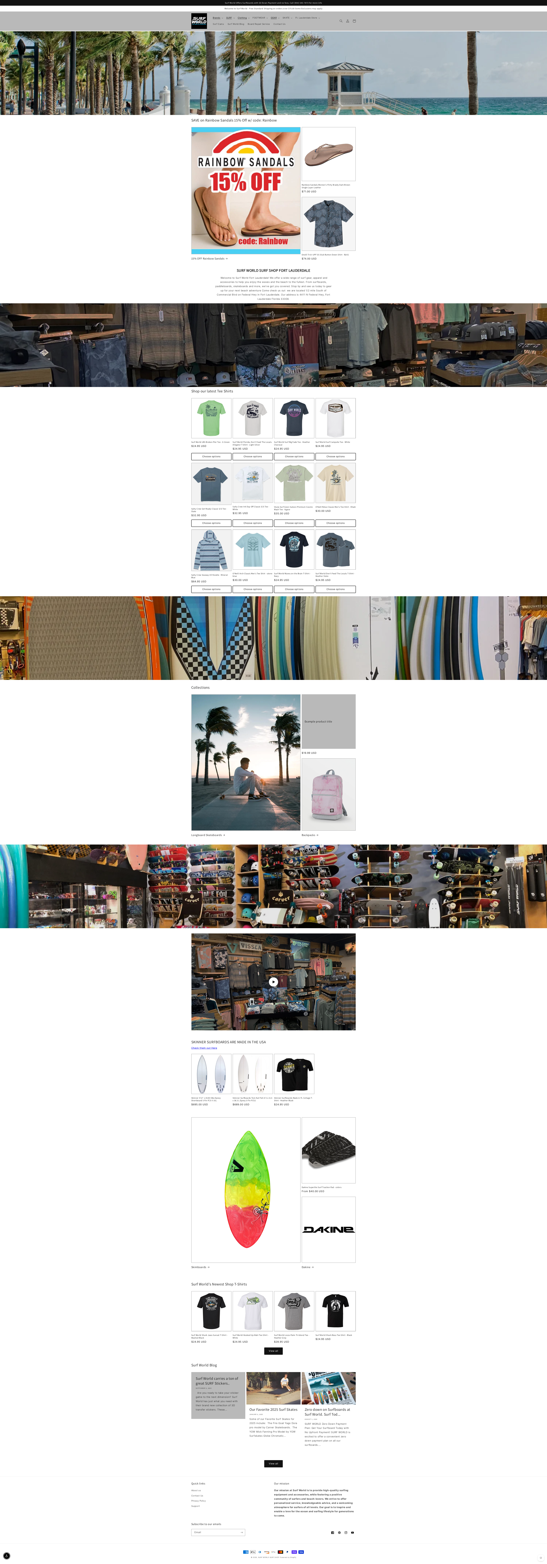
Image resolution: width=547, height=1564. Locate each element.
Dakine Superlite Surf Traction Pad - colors (321, 1187)
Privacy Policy (198, 1501)
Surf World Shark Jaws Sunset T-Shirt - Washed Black (209, 1336)
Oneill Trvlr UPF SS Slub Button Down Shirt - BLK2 (325, 254)
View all (273, 1351)
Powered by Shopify (288, 1557)
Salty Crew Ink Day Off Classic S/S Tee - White (251, 507)
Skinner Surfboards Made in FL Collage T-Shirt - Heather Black (293, 1099)
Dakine (306, 1267)
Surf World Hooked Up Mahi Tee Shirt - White (251, 1336)
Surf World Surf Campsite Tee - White (333, 442)
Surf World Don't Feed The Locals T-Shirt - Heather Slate (335, 574)
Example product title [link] (318, 721)
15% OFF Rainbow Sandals (207, 258)
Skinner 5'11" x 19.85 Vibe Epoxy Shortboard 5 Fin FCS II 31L (206, 1099)
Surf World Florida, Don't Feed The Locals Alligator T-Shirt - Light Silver (252, 443)
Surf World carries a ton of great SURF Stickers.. (217, 1381)
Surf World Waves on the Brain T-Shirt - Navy (292, 574)
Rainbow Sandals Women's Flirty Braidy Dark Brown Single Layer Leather (326, 186)
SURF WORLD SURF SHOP (268, 1557)
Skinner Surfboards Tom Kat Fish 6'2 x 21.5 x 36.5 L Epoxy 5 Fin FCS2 (252, 1099)
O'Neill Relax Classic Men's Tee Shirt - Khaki (336, 507)
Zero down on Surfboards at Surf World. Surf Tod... (327, 1412)
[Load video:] (273, 981)
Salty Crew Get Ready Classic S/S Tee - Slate (209, 510)
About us (196, 1490)
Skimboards (198, 1267)
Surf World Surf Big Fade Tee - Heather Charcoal (292, 443)
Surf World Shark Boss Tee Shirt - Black (334, 1335)
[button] (217, 18)
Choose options (211, 456)
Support (195, 1506)
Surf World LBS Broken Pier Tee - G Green (210, 442)
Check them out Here (204, 1048)
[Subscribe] (241, 1532)
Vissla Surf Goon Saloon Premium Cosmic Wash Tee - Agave (293, 508)
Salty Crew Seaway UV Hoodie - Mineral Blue (209, 576)
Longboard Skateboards (206, 835)
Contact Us (197, 1495)
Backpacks (308, 835)
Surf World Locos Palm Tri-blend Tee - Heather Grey (291, 1336)
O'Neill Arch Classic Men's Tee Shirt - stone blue (252, 574)
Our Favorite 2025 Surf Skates (273, 1409)
